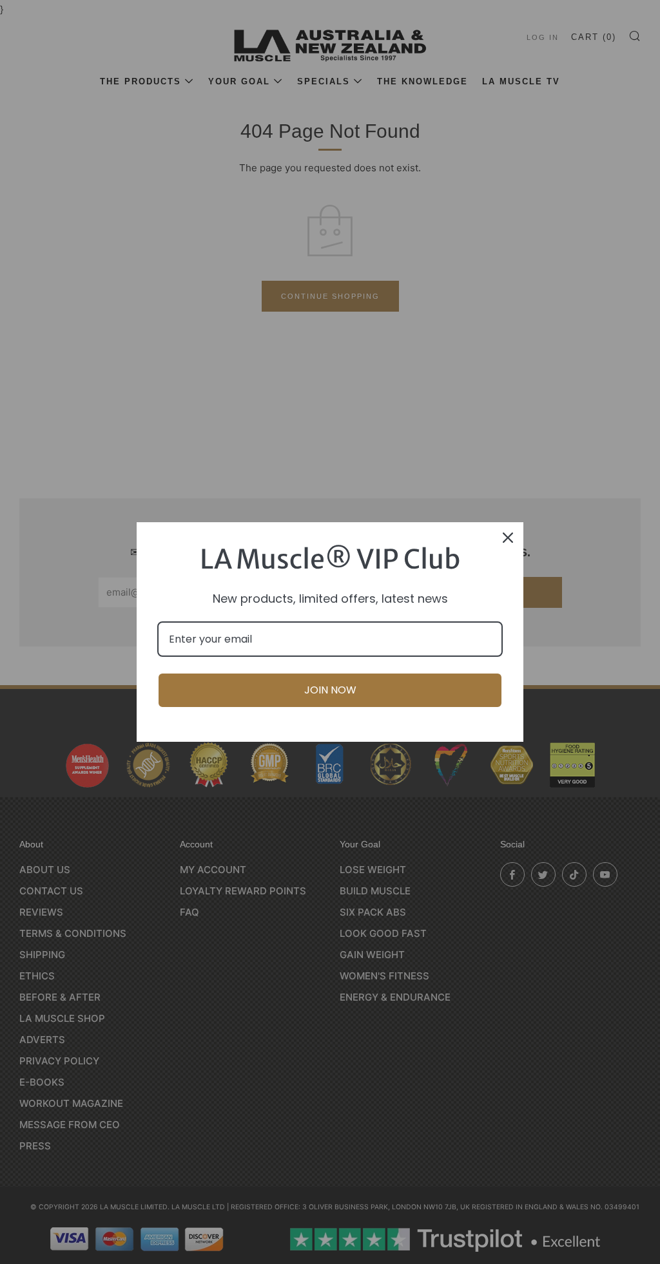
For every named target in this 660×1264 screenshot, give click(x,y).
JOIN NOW (330, 690)
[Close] (507, 537)
